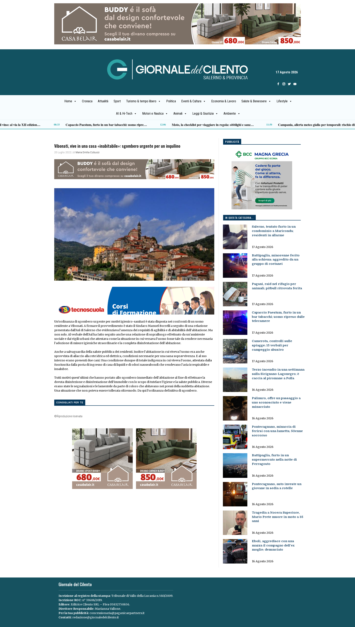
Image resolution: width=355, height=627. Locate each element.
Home (68, 101)
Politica (171, 101)
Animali (177, 113)
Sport (117, 101)
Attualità (103, 101)
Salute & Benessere (254, 101)
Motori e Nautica (153, 113)
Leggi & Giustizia (203, 113)
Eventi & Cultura (191, 101)
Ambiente (230, 113)
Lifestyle (282, 101)
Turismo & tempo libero (141, 101)
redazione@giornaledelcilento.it (95, 617)
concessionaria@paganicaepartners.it (117, 613)
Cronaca (87, 101)
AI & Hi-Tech (124, 113)
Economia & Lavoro (223, 101)
